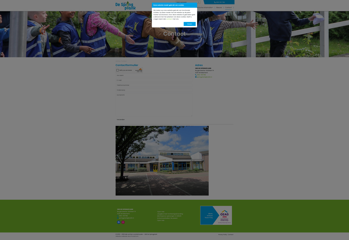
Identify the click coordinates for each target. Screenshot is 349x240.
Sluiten (189, 24)
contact (169, 19)
